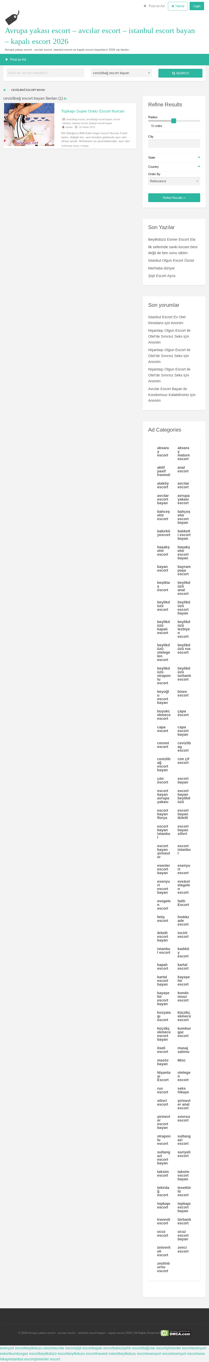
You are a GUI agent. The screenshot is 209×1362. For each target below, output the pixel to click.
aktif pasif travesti (163, 471)
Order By (154, 174)
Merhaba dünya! (161, 268)
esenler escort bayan (163, 869)
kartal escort (183, 966)
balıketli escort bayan (184, 535)
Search (182, 73)
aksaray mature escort (184, 453)
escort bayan (183, 780)
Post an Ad (156, 6)
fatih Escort (183, 903)
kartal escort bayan (162, 980)
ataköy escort (163, 485)
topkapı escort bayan (100, 123)
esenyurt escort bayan (163, 887)
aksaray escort (163, 451)
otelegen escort (184, 1076)
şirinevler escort (179, 1348)
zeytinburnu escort (163, 1267)
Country (153, 166)
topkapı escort (80, 123)
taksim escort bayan (183, 1175)
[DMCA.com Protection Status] (175, 1332)
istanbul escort (163, 951)
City (150, 136)
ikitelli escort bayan (162, 936)
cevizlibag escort (75, 119)
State (151, 157)
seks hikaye (183, 1090)
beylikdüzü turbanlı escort (184, 673)
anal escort (183, 469)
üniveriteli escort (163, 1251)
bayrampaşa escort (184, 570)
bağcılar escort (154, 1348)
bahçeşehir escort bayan (184, 517)
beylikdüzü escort (163, 606)
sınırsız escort (184, 1118)
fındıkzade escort (183, 920)
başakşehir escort (163, 550)
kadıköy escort (183, 952)
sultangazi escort (184, 1140)
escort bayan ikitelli (183, 814)
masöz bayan (163, 1062)
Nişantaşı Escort (163, 1076)
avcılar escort (183, 485)
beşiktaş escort (163, 586)
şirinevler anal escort (184, 1104)
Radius (153, 117)
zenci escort (183, 1249)
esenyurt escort (184, 869)
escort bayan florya (162, 814)
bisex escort (183, 693)
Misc (182, 1060)
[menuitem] (154, 6)
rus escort (162, 1090)
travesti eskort (107, 1354)
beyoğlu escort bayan (163, 697)
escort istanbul (184, 849)
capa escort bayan (183, 731)
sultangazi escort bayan (163, 1157)
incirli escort (183, 935)
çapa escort (183, 713)
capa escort (162, 729)
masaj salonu (183, 1050)
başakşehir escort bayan (184, 552)
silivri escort (162, 1102)
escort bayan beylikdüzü (184, 796)
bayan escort (162, 568)
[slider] (173, 120)
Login (196, 6)
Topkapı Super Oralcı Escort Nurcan (93, 111)
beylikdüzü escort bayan (184, 607)
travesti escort (163, 1221)
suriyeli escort (184, 1154)
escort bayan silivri (183, 830)
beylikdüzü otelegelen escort (163, 652)
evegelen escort (164, 904)
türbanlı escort (184, 1221)
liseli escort (162, 1050)
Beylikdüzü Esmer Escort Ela (171, 239)
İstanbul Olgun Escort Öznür (171, 260)
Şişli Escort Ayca (161, 276)
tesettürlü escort (184, 1191)
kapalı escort (162, 966)
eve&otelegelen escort (184, 887)
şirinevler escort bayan (163, 1122)
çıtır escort (162, 780)
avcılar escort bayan (163, 499)
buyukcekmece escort (164, 715)
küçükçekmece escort (184, 1016)
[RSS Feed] (65, 98)
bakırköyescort (163, 533)
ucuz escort (162, 1233)
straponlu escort (164, 1140)
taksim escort (163, 1173)
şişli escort (83, 1348)
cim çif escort (183, 761)
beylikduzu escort (39, 1348)
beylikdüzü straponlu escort (164, 675)
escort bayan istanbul (163, 831)
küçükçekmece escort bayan (164, 1034)
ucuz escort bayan (183, 1235)
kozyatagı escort (164, 1016)
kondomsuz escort (183, 996)
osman (69, 127)
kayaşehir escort (184, 980)
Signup (179, 6)
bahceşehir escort (163, 515)
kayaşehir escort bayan (163, 998)
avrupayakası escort (184, 499)
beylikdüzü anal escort (184, 588)
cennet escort (163, 745)
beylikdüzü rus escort (184, 648)
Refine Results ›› (174, 197)
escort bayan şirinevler (163, 851)
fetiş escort (162, 919)
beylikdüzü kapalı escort (163, 627)
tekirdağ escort (163, 1191)
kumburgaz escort (184, 1032)
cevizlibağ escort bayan (99, 119)
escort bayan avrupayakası (163, 796)
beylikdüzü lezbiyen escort (184, 629)
